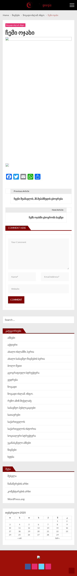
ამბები (11, 337)
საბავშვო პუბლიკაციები (21, 407)
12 (29, 528)
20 (38, 531)
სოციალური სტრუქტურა (22, 435)
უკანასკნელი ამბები (19, 442)
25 (19, 535)
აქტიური (12, 344)
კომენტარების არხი (19, 491)
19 (29, 531)
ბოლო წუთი (15, 365)
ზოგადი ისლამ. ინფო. (15, 25)
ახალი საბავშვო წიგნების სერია (26, 358)
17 (10, 531)
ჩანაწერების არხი (18, 483)
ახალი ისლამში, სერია (21, 351)
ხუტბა (11, 456)
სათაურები (14, 414)
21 (48, 531)
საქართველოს (16, 421)
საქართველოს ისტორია (22, 428)
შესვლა (12, 475)
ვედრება (13, 379)
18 (19, 531)
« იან (19, 538)
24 (10, 535)
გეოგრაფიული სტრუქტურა (23, 372)
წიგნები (12, 449)
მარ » (57, 538)
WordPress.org (16, 499)
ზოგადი (12, 386)
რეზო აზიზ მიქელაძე (20, 400)
